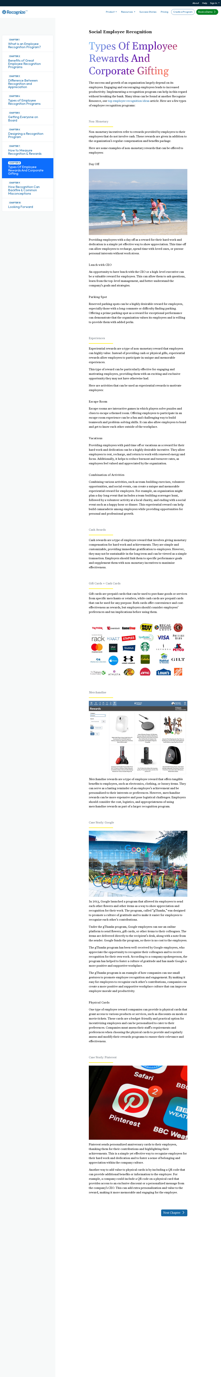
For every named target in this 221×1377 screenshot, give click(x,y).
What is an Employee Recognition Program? (24, 45)
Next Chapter (172, 1213)
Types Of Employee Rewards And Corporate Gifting (26, 170)
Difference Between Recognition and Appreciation (23, 84)
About (196, 3)
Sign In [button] (214, 3)
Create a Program (183, 11)
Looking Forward (20, 206)
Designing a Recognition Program (25, 135)
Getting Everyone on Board (23, 118)
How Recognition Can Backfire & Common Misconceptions (24, 190)
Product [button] (110, 11)
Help (204, 3)
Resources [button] (127, 11)
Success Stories (147, 11)
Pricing (164, 11)
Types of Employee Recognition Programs (24, 102)
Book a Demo (205, 11)
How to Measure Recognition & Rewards (25, 152)
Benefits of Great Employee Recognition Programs (24, 64)
